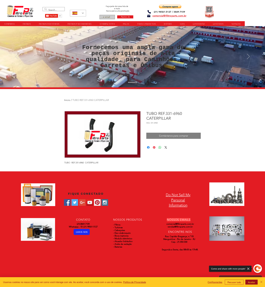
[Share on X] (166, 147)
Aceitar (251, 282)
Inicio (67, 100)
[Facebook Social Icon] (67, 202)
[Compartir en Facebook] (148, 147)
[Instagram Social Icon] (105, 202)
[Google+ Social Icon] (82, 202)
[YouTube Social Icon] (89, 202)
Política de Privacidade (134, 282)
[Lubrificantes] (131, 82)
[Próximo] (248, 57)
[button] (170, 7)
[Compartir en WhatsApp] (160, 147)
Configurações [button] (215, 282)
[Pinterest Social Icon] (97, 202)
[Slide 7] (136, 82)
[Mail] (148, 16)
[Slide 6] (135, 82)
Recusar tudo (234, 282)
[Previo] (16, 57)
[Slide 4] (132, 82)
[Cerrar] (261, 282)
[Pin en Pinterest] (154, 147)
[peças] (130, 82)
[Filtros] (129, 82)
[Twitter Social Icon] (74, 202)
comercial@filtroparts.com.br (180, 224)
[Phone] (149, 12)
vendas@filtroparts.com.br (180, 226)
